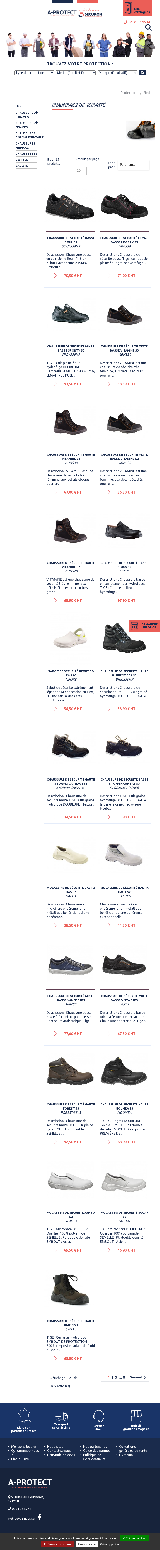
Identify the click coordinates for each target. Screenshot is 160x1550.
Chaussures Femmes (25, 125)
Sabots (22, 165)
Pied (19, 105)
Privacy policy (109, 1544)
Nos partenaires (95, 1446)
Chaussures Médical (25, 145)
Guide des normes (96, 1451)
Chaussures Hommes (25, 115)
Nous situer (56, 1446)
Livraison (126, 1455)
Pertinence (133, 164)
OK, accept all (135, 1538)
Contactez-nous (59, 1451)
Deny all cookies (58, 1544)
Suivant (138, 1377)
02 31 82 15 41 (139, 22)
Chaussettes (26, 153)
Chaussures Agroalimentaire (26, 135)
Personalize (87, 1544)
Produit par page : (87, 161)
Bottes (22, 159)
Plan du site (20, 1459)
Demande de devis (61, 1455)
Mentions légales (24, 1446)
